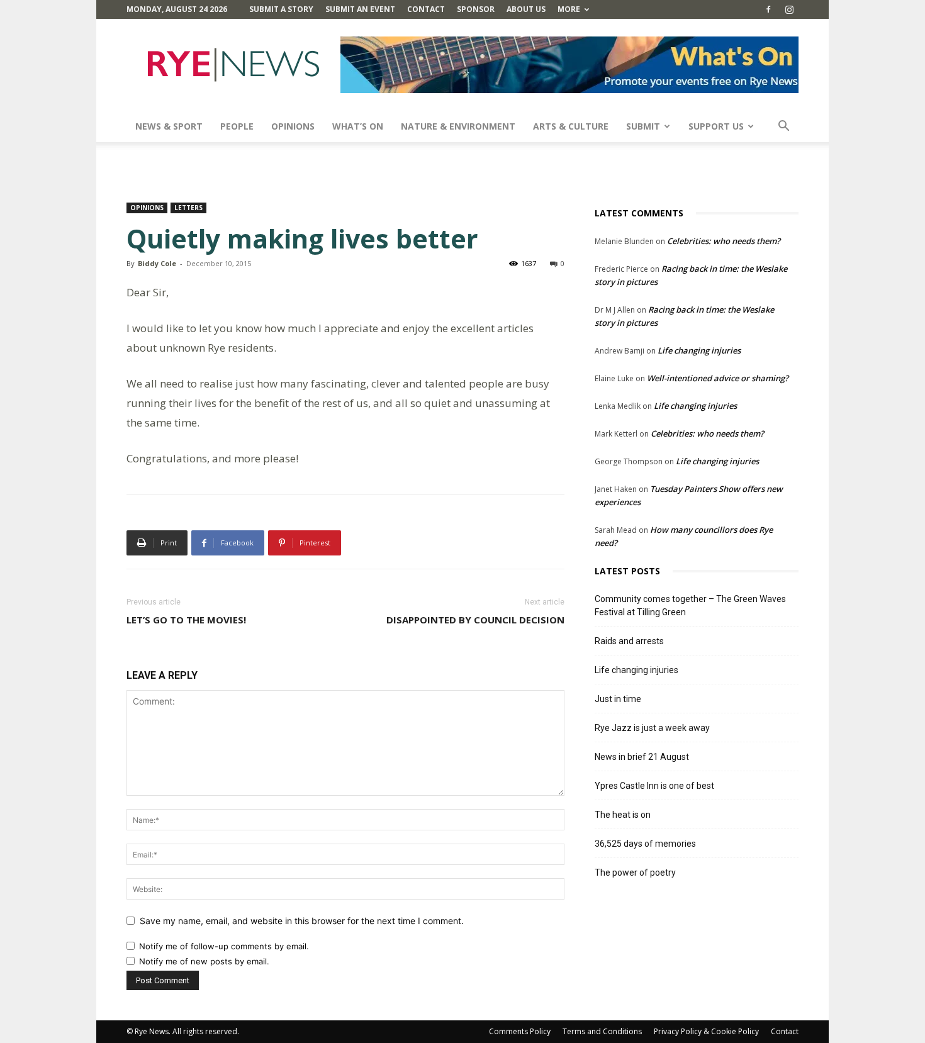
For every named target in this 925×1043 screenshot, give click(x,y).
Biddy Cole (157, 263)
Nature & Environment (458, 126)
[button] (783, 127)
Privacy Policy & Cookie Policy (706, 1031)
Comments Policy (520, 1031)
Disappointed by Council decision (475, 619)
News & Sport (169, 126)
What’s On (357, 126)
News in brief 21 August (642, 757)
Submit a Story (281, 9)
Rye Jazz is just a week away (652, 728)
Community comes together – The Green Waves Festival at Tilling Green (690, 605)
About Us (526, 9)
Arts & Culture (570, 126)
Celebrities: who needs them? (723, 241)
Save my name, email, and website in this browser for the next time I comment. (302, 920)
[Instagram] (789, 9)
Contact (426, 9)
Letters (188, 207)
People (237, 126)
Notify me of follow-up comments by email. (224, 946)
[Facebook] (768, 9)
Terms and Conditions (602, 1031)
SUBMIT (643, 126)
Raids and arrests (629, 641)
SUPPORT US (716, 126)
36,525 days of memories (645, 844)
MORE (569, 9)
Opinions (293, 126)
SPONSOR (476, 9)
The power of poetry (635, 872)
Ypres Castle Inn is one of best (654, 786)
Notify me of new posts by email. (204, 961)
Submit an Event (360, 9)
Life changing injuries (699, 350)
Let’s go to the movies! (186, 619)
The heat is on (623, 815)
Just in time (618, 699)
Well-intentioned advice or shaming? (717, 378)
